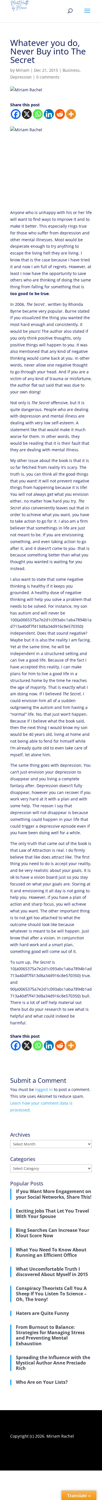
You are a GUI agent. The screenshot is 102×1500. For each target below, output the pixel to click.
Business (71, 70)
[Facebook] (16, 114)
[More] (71, 114)
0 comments (48, 77)
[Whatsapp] (38, 114)
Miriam (22, 70)
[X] (27, 114)
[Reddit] (60, 114)
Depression (21, 77)
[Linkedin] (49, 114)
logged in (44, 1089)
